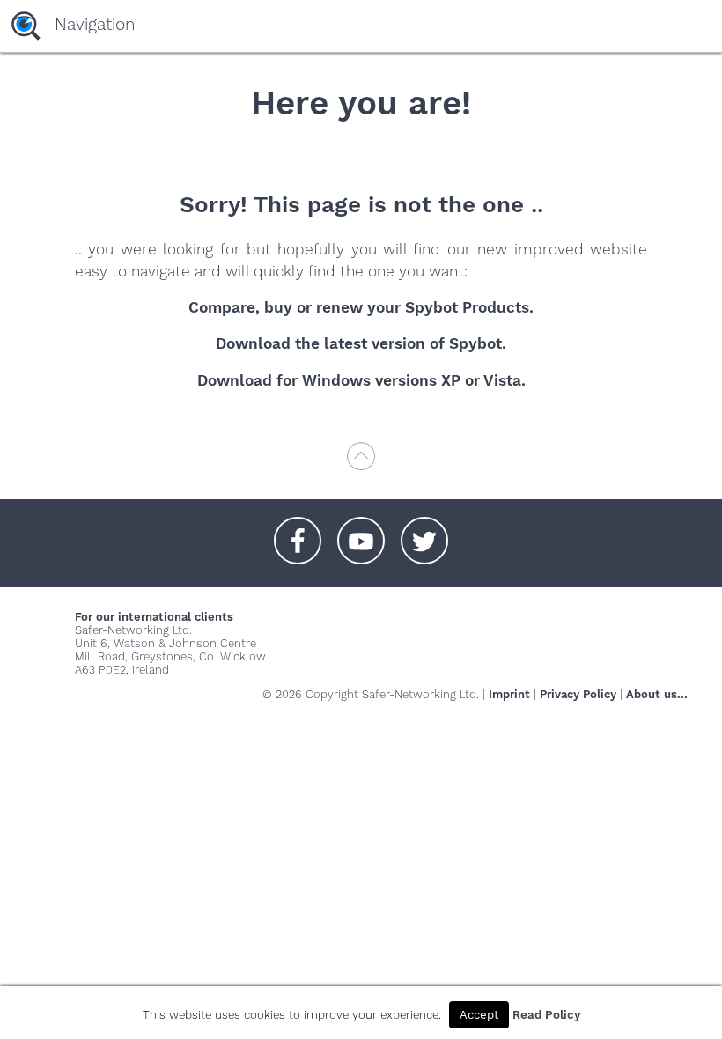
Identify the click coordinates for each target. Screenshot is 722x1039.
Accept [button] (479, 1014)
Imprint (509, 694)
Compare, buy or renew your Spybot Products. (361, 307)
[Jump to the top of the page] (361, 464)
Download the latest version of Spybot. (361, 343)
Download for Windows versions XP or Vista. (361, 380)
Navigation (95, 24)
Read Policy (546, 1014)
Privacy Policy (578, 694)
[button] (297, 531)
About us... (657, 694)
